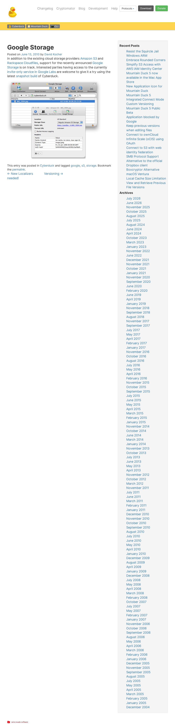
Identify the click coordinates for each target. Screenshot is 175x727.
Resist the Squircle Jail (142, 51)
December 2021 (137, 260)
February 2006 (136, 654)
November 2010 (137, 518)
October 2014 (136, 431)
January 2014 (136, 444)
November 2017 (137, 321)
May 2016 (133, 369)
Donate (162, 8)
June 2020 (134, 286)
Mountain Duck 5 (138, 95)
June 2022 (134, 255)
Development (98, 8)
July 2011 (132, 492)
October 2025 (136, 211)
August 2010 (135, 531)
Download (145, 8)
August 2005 (135, 676)
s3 (83, 165)
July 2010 (133, 536)
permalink (18, 169)
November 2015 (137, 382)
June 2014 (133, 435)
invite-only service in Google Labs (31, 72)
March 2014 (135, 439)
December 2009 (138, 558)
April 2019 (133, 299)
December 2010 (137, 514)
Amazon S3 (88, 58)
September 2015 (138, 391)
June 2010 (133, 540)
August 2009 (135, 562)
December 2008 (138, 575)
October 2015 (136, 387)
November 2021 (137, 264)
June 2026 (134, 203)
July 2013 (133, 457)
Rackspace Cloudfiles (22, 63)
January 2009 (136, 571)
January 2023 (136, 246)
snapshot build (26, 76)
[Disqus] (60, 227)
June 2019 (133, 295)
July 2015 (133, 395)
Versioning (53, 173)
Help (114, 8)
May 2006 (133, 641)
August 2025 (135, 216)
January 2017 (136, 347)
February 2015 (136, 417)
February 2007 (136, 615)
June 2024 (134, 229)
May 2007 (133, 610)
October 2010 (136, 523)
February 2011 (136, 505)
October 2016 (136, 356)
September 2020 (138, 281)
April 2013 (133, 470)
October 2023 (136, 238)
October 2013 (136, 453)
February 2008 (136, 597)
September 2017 (138, 325)
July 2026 (133, 198)
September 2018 (138, 312)
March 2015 (134, 413)
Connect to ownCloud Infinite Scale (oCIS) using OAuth (145, 139)
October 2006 (136, 628)
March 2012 (134, 483)
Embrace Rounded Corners (145, 60)
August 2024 (135, 224)
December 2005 (138, 663)
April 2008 (133, 588)
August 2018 (135, 317)
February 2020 (136, 290)
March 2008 (135, 593)
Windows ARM (136, 55)
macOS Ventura (137, 174)
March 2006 (135, 650)
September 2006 (138, 632)
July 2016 (133, 365)
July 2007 (133, 606)
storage (91, 165)
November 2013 (137, 448)
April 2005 (133, 690)
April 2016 (133, 374)
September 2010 (138, 527)
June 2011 (133, 496)
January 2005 (136, 703)
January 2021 (136, 273)
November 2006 (138, 624)
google (75, 165)
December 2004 (138, 707)
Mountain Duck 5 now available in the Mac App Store (143, 77)
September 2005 (138, 672)
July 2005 (133, 681)
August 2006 (135, 637)
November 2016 (137, 352)
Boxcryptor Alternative (142, 169)
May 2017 (133, 334)
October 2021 (136, 268)
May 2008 (133, 584)
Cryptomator (65, 8)
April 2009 (133, 567)
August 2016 (135, 360)
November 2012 (137, 474)
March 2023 (135, 242)
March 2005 (135, 694)
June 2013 (133, 461)
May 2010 (133, 545)
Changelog (45, 8)
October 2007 (136, 602)
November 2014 (138, 426)
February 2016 (136, 378)
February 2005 (136, 698)
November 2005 (138, 667)
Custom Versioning (140, 104)
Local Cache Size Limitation (146, 178)
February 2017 (136, 343)
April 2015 (133, 409)
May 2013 (133, 466)
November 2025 (138, 207)
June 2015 (133, 400)
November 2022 (138, 251)
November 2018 (137, 308)
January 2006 (136, 659)
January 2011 (135, 510)
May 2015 (133, 404)
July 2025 (133, 220)
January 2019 (136, 303)
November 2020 (138, 277)
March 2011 (134, 501)
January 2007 (136, 619)
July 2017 (133, 330)
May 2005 (133, 685)
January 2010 (136, 553)
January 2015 (136, 422)
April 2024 (133, 233)
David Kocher (53, 54)
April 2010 (133, 549)
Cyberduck (47, 165)
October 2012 (136, 479)
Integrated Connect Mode (145, 99)
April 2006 (133, 646)
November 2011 (137, 488)
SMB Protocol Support (142, 156)
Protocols (127, 8)
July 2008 (133, 580)
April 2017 (133, 338)
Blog (82, 8)
